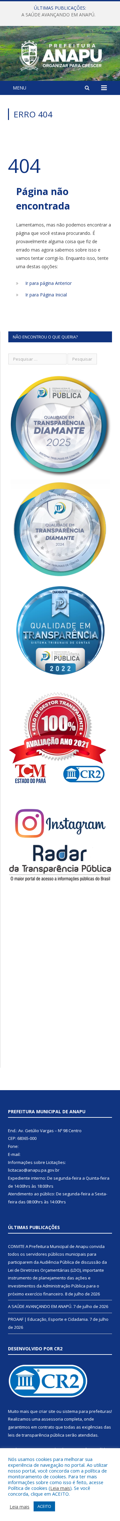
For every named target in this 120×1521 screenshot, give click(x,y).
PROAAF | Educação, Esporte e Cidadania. (48, 1319)
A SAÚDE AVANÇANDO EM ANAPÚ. (58, 15)
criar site (47, 1411)
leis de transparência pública (36, 1435)
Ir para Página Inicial (46, 295)
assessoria (52, 1419)
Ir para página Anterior (48, 283)
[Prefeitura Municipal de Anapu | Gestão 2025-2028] (60, 54)
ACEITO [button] (44, 1506)
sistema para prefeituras (86, 1411)
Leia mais (60, 1488)
